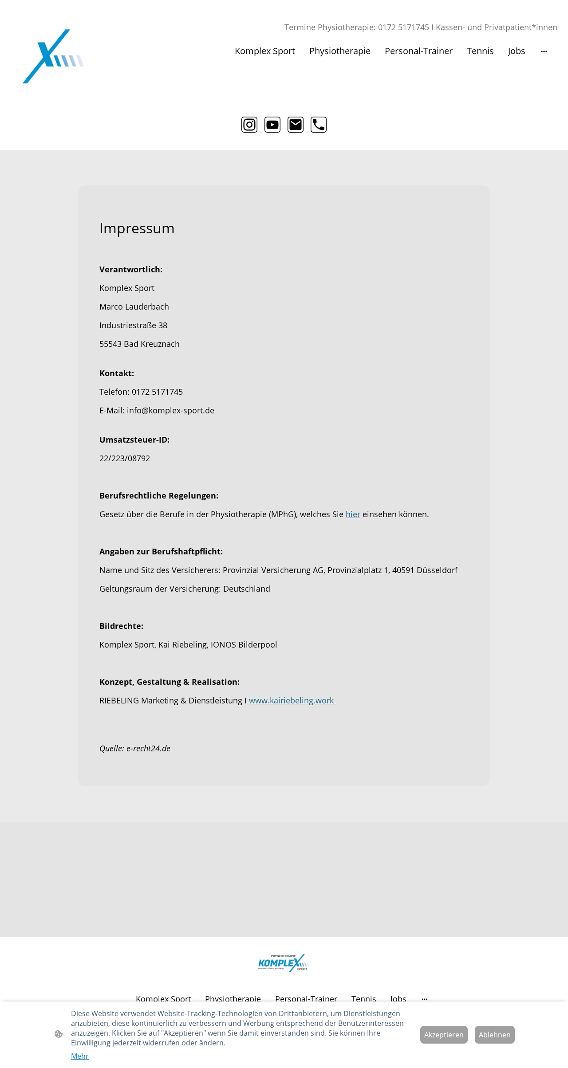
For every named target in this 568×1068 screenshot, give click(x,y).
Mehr (80, 1056)
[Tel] (319, 125)
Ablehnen (495, 1035)
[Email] (296, 125)
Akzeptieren (444, 1035)
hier (353, 514)
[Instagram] (249, 125)
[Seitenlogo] (53, 56)
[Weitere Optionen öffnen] (544, 50)
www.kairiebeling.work (292, 700)
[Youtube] (272, 125)
